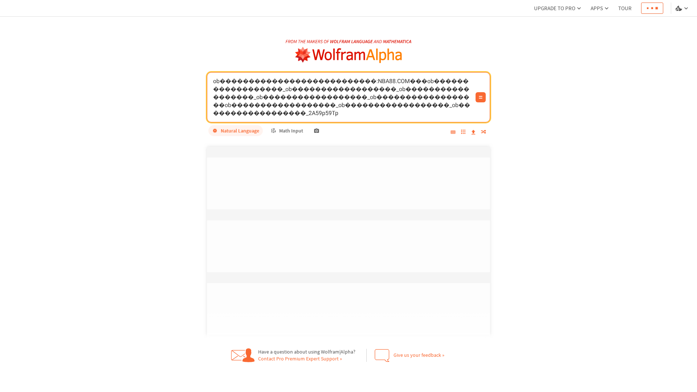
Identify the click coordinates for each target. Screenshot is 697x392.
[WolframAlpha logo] (348, 55)
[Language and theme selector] (682, 8)
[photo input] (316, 130)
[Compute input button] (481, 97)
